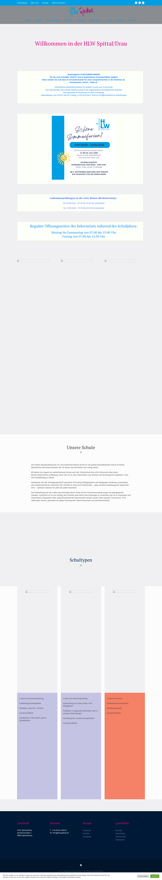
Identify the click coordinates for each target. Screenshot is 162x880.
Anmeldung (120, 833)
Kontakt (118, 830)
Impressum (120, 839)
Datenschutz (120, 836)
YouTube (86, 833)
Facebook (87, 830)
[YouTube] (143, 3)
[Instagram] (139, 3)
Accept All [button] (155, 876)
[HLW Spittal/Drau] (81, 866)
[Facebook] (136, 3)
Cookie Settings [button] (143, 876)
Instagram (87, 836)
